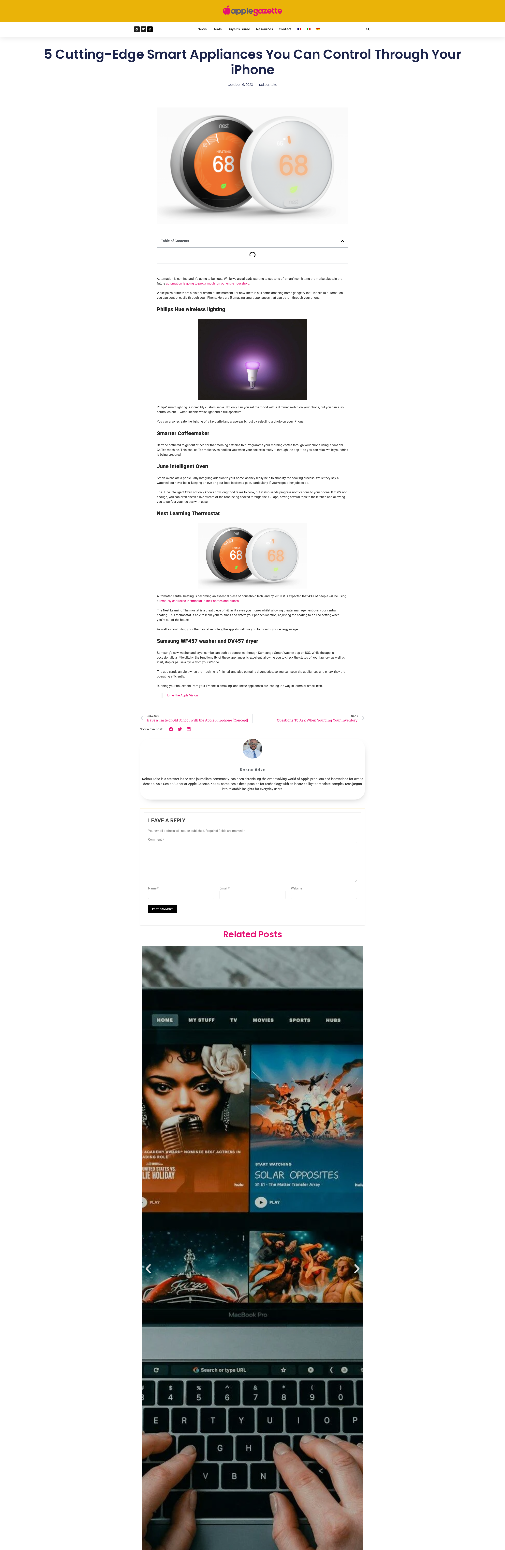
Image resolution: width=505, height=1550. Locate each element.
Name (153, 888)
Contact (285, 29)
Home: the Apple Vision (182, 695)
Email (225, 888)
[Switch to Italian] (308, 29)
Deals (217, 29)
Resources (264, 29)
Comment (156, 839)
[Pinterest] (150, 29)
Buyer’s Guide (238, 29)
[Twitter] (143, 29)
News (202, 29)
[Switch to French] (299, 29)
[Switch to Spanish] (318, 29)
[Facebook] (137, 29)
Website (296, 888)
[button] (368, 29)
